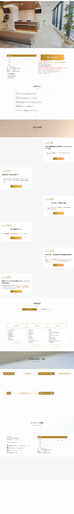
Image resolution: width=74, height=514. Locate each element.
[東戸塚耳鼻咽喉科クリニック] (12, 4)
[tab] (29, 309)
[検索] (71, 0)
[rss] (69, 0)
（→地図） (20, 450)
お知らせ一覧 (37, 114)
